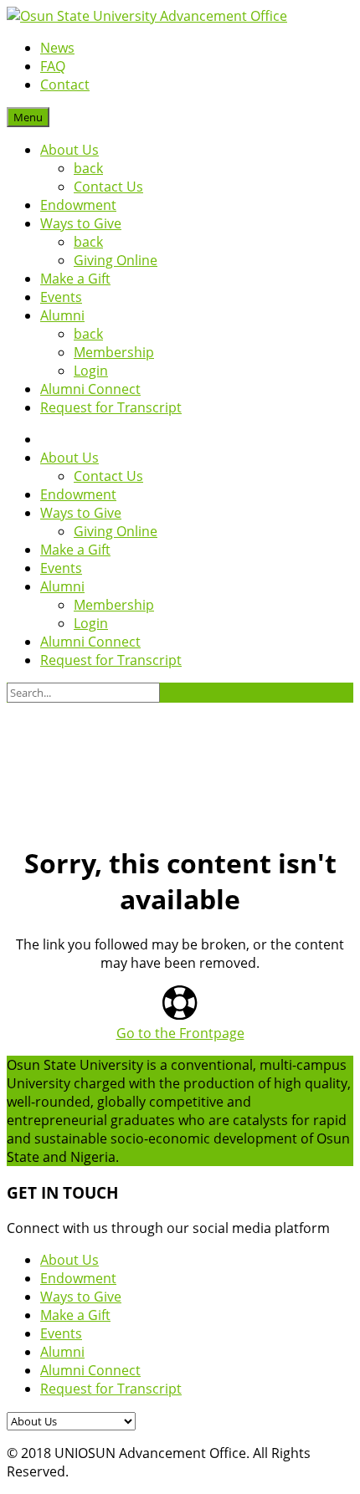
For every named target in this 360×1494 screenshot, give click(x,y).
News (57, 47)
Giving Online (115, 260)
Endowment (78, 205)
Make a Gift (75, 278)
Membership (114, 352)
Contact (65, 84)
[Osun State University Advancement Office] (147, 16)
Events (61, 297)
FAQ (52, 66)
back (88, 168)
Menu (28, 117)
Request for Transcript (111, 407)
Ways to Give (80, 223)
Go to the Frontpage (180, 1033)
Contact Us (108, 186)
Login (91, 370)
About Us (69, 150)
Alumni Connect (90, 389)
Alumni (62, 315)
